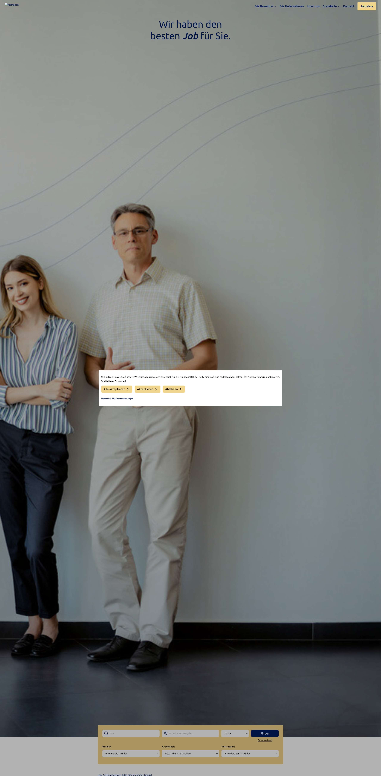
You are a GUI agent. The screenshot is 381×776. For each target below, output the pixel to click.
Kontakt (348, 6)
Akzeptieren (145, 389)
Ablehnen (171, 389)
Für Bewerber (264, 6)
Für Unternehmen (292, 6)
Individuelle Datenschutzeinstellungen (117, 399)
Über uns (313, 6)
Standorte (330, 6)
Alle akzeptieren (114, 389)
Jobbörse (366, 6)
